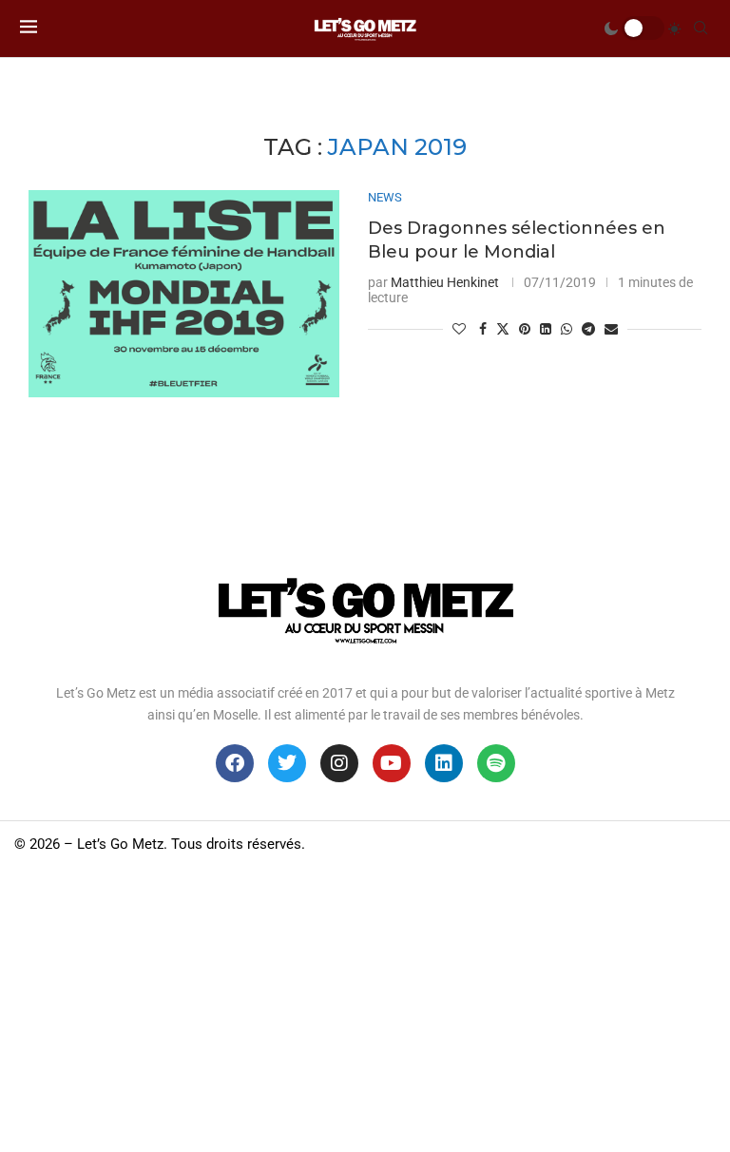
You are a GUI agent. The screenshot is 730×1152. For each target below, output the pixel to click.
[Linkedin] (444, 763)
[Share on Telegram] (588, 328)
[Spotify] (496, 763)
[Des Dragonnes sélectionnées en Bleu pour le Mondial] (184, 293)
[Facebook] (235, 763)
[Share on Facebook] (483, 328)
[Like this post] (459, 328)
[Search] (700, 28)
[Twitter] (287, 763)
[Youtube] (392, 763)
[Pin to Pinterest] (524, 328)
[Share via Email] (611, 328)
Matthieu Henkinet (445, 282)
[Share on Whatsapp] (566, 328)
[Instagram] (339, 763)
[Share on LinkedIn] (545, 328)
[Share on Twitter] (502, 328)
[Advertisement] (365, 1009)
